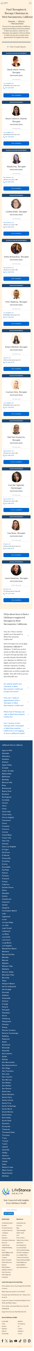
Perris (4, 1016)
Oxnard (5, 1007)
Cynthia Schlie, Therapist (16, 212)
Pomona (5, 1024)
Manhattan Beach (9, 949)
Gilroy (4, 890)
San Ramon (6, 1088)
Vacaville (5, 1150)
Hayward (5, 902)
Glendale (5, 893)
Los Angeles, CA (8, 83)
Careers (20, 1333)
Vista (4, 1164)
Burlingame (6, 797)
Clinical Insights (21, 1230)
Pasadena (6, 1013)
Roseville (5, 1051)
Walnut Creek (7, 1167)
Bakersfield (6, 774)
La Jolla (5, 925)
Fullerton (5, 884)
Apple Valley (7, 765)
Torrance (6, 1135)
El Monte (5, 855)
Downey (5, 844)
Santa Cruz (6, 1103)
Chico (4, 806)
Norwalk (5, 992)
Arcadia (5, 768)
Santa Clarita (7, 1100)
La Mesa (5, 934)
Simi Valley (6, 1118)
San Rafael (6, 1086)
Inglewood (6, 916)
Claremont (6, 820)
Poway (4, 1027)
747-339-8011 (9, 88)
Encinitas (6, 861)
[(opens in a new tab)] (2, 1340)
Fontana (5, 876)
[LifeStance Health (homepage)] (4, 3)
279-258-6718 (9, 362)
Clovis (4, 823)
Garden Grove (7, 887)
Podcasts (19, 1225)
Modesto (5, 969)
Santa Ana (6, 1091)
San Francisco (7, 1071)
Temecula (6, 1129)
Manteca (5, 951)
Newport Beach (8, 984)
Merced (5, 960)
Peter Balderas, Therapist (16, 302)
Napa (4, 981)
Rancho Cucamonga (10, 1033)
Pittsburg (6, 1019)
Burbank (5, 794)
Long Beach (6, 943)
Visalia (4, 1161)
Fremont (5, 879)
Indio (4, 914)
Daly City (5, 841)
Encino (5, 864)
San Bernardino (8, 1062)
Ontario (5, 1001)
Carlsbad (5, 800)
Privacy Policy (20, 1238)
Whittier (5, 1176)
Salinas (5, 1059)
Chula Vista (6, 814)
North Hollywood (9, 986)
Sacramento (7, 1053)
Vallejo (4, 1153)
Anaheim (5, 759)
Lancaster (6, 937)
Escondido (6, 867)
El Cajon (5, 849)
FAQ (17, 1235)
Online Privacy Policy (22, 1240)
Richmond (6, 1045)
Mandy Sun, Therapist (16, 167)
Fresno (5, 882)
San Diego (6, 1068)
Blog (17, 1228)
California (21, 21)
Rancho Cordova (8, 1030)
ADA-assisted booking (22, 1250)
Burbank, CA (7, 589)
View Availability (16, 95)
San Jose (5, 1074)
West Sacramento (17, 23)
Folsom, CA (6, 358)
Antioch (5, 762)
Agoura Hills (7, 750)
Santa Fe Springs (9, 1106)
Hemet (5, 905)
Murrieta (5, 978)
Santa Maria (7, 1109)
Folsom (5, 873)
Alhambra (6, 756)
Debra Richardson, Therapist (16, 257)
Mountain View (8, 975)
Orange (5, 1004)
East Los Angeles (9, 847)
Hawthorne (6, 899)
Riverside (6, 1048)
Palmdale (5, 1010)
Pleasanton (6, 1021)
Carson (5, 803)
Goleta (4, 896)
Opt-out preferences (22, 1267)
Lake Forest (7, 928)
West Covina (7, 1170)
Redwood (5, 1039)
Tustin (4, 1144)
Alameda (5, 753)
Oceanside (6, 998)
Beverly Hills (7, 782)
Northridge (6, 989)
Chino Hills (6, 812)
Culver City (6, 838)
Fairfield (5, 870)
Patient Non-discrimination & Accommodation (21, 1245)
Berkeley (5, 779)
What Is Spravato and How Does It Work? (13, 1291)
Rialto (4, 1042)
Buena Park (6, 791)
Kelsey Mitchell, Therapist (16, 347)
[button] (7, 1228)
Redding (5, 1036)
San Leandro (7, 1077)
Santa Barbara (8, 1094)
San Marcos (7, 1080)
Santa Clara (7, 1097)
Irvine (4, 919)
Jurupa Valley (7, 922)
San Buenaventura (9, 1065)
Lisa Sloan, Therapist (16, 533)
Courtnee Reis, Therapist (16, 392)
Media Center (20, 1233)
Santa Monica (7, 1112)
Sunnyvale (6, 1126)
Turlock (5, 1141)
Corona (5, 832)
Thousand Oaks (8, 1132)
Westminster (7, 1173)
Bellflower (6, 777)
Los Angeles (7, 946)
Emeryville (6, 858)
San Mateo (6, 1083)
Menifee (5, 957)
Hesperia (5, 908)
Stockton (5, 1123)
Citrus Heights (8, 817)
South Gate (6, 1121)
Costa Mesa (7, 835)
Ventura (5, 1156)
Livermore (6, 940)
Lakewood (6, 931)
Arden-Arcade (8, 771)
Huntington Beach (9, 911)
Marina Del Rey (8, 954)
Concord (5, 829)
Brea (4, 785)
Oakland (5, 995)
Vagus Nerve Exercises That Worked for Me (14, 1312)
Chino (4, 809)
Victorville (6, 1158)
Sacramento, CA (8, 177)
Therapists (11, 21)
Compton (5, 826)
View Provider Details (16, 75)
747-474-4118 (9, 593)
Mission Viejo (7, 966)
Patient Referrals (21, 1223)
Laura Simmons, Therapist (16, 578)
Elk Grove (6, 852)
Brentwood (6, 788)
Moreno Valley (7, 972)
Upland (5, 1147)
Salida (4, 1056)
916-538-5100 (9, 182)
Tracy (4, 1138)
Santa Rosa (6, 1115)
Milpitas (5, 963)
